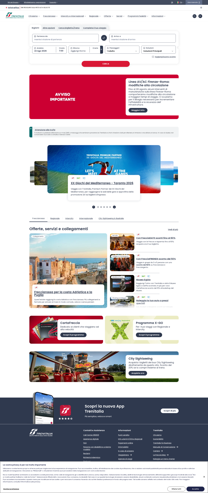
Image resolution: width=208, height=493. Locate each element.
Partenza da (42, 36)
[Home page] (15, 15)
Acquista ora (137, 373)
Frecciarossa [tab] (38, 218)
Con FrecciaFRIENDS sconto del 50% (156, 259)
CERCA (105, 63)
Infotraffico (13, 7)
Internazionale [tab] (86, 218)
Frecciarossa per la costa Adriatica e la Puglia (63, 293)
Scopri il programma (73, 334)
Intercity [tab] (69, 218)
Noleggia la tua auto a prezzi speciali (152, 302)
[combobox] (65, 39)
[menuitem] (34, 16)
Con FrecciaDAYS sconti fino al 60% (156, 238)
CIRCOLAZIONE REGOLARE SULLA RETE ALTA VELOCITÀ (29, 8)
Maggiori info (138, 110)
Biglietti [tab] (35, 28)
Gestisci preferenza (11, 489)
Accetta (195, 489)
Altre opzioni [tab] (49, 28)
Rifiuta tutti (176, 489)
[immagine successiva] (114, 207)
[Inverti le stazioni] (104, 38)
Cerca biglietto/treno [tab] (69, 28)
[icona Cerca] (194, 16)
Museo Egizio (143, 279)
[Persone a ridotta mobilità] (172, 2)
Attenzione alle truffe (45, 129)
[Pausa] (200, 7)
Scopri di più (170, 410)
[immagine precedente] (93, 207)
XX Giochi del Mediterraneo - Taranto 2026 (102, 183)
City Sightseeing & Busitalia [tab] (111, 218)
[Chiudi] (204, 476)
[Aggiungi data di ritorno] (101, 50)
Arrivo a (117, 36)
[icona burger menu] (200, 16)
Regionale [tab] (55, 218)
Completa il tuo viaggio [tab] (94, 28)
